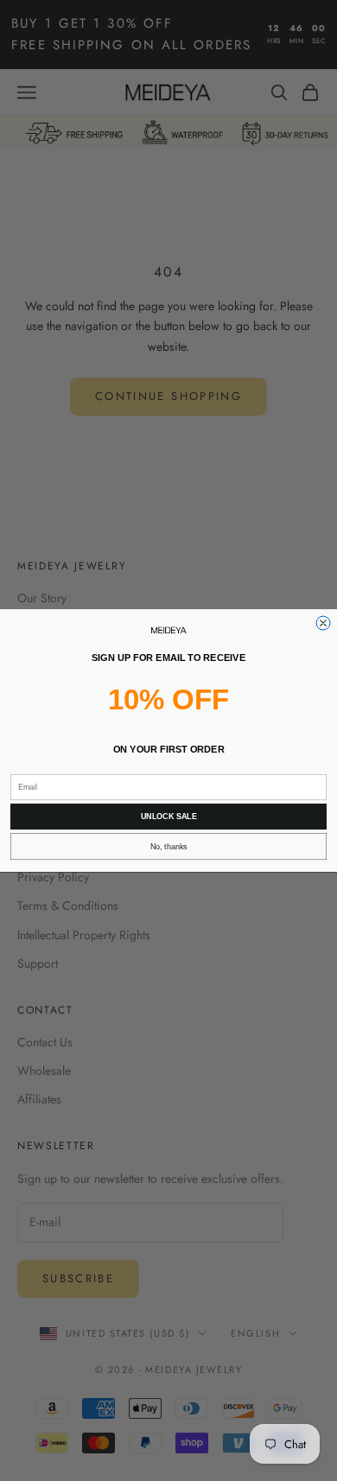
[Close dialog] (323, 623)
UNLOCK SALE (169, 816)
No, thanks (169, 846)
